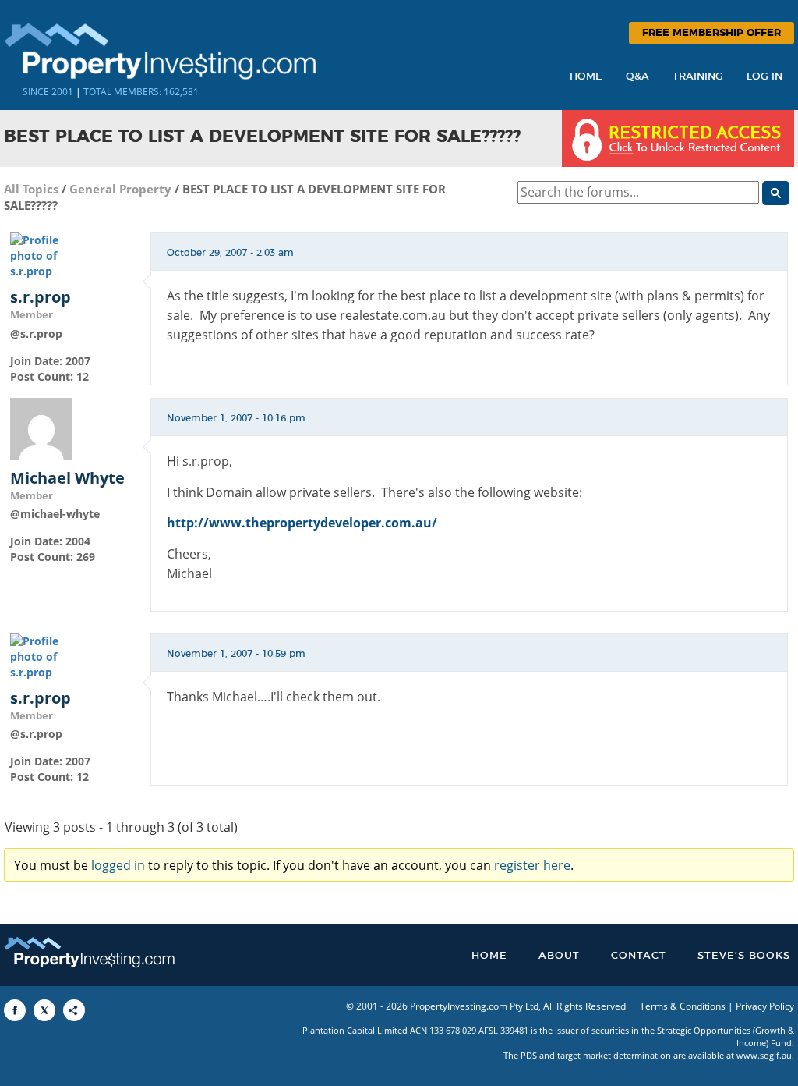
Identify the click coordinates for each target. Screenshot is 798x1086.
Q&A (637, 77)
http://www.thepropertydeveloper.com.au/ (302, 522)
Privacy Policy (765, 1006)
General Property (120, 189)
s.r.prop (40, 297)
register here (532, 865)
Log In (764, 77)
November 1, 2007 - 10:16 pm (236, 418)
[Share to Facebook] (15, 1010)
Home (586, 77)
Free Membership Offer (711, 33)
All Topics (31, 189)
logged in (118, 865)
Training (698, 77)
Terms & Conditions (683, 1006)
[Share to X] (44, 1010)
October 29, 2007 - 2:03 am (230, 252)
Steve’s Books (743, 956)
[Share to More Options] (74, 1010)
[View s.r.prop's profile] (41, 254)
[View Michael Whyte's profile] (41, 427)
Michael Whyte (67, 478)
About (559, 956)
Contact (638, 956)
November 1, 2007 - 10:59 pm (236, 653)
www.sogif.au (764, 1055)
